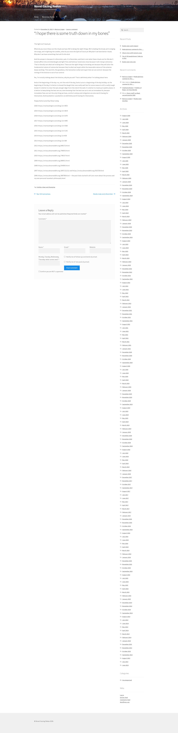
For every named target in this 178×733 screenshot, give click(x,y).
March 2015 (125, 592)
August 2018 (126, 450)
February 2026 (126, 136)
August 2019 (126, 408)
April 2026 (125, 129)
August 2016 (126, 533)
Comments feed (125, 700)
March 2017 (125, 509)
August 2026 (126, 116)
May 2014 (125, 627)
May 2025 (125, 168)
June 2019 (125, 415)
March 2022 (125, 300)
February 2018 (126, 470)
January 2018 (126, 474)
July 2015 (125, 578)
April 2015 (125, 589)
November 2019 (127, 397)
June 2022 (125, 290)
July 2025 (125, 161)
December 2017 (127, 477)
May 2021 (125, 335)
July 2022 (125, 286)
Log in (122, 695)
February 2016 (126, 554)
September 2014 (127, 613)
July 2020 (125, 370)
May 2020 (125, 376)
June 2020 (125, 373)
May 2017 (125, 502)
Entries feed (124, 697)
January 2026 (126, 140)
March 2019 (125, 425)
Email (66, 247)
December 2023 (127, 227)
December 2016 (127, 519)
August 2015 (126, 575)
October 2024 (126, 192)
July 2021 (125, 328)
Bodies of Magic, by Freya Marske (132, 89)
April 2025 (125, 171)
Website (92, 247)
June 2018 (125, 456)
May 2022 (125, 293)
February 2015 (126, 596)
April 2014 (125, 630)
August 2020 (126, 366)
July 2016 (125, 537)
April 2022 (125, 296)
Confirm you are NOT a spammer (51, 271)
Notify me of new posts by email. (77, 262)
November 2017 (127, 481)
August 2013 (126, 658)
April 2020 (125, 380)
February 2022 (126, 303)
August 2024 (126, 199)
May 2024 (125, 210)
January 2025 (126, 182)
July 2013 (125, 662)
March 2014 (125, 634)
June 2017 (125, 498)
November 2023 (127, 230)
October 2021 (126, 317)
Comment (43, 219)
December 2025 (127, 143)
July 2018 (125, 453)
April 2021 (125, 338)
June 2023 (125, 248)
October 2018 (126, 443)
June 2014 (125, 623)
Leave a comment (72, 29)
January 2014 (126, 641)
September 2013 (127, 655)
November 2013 (127, 648)
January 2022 (126, 307)
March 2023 (125, 258)
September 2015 (127, 571)
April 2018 (125, 463)
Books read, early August (130, 46)
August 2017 (126, 491)
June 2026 (125, 123)
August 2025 (126, 157)
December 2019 (127, 394)
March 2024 (125, 216)
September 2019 (127, 404)
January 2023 (126, 265)
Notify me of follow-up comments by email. (81, 257)
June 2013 (125, 665)
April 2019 (125, 422)
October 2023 (126, 234)
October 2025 (126, 150)
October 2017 (126, 484)
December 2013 (127, 644)
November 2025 (127, 147)
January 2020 (126, 390)
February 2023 (126, 262)
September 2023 (127, 237)
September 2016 (127, 530)
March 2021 (125, 342)
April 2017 (125, 505)
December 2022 (127, 269)
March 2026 (125, 133)
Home (36, 17)
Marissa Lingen (59, 29)
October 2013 (126, 651)
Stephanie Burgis (127, 88)
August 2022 (126, 283)
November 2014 (127, 606)
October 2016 (126, 526)
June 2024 (125, 206)
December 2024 (127, 185)
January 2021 (126, 349)
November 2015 (127, 564)
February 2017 (126, 512)
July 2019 (125, 411)
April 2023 (125, 255)
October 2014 (126, 610)
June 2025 (125, 164)
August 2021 (126, 324)
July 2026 (125, 119)
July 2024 (125, 203)
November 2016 (127, 523)
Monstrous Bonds (48, 17)
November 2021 (127, 314)
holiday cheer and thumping (46, 187)
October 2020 (126, 359)
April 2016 (125, 547)
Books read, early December (103, 194)
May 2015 (125, 585)
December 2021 (127, 310)
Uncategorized (127, 680)
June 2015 (125, 582)
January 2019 (126, 432)
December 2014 (127, 603)
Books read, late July (129, 62)
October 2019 (126, 401)
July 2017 (125, 495)
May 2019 (125, 418)
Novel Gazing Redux (47, 6)
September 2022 (127, 279)
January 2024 (126, 223)
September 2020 (127, 363)
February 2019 (126, 429)
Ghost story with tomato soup (132, 53)
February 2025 (126, 178)
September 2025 (127, 154)
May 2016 (125, 543)
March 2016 (125, 550)
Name (41, 247)
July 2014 (125, 620)
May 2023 (125, 251)
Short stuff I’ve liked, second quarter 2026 (131, 94)
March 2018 (125, 467)
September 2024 (127, 196)
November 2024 (127, 189)
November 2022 (127, 272)
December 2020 (127, 352)
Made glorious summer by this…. (132, 49)
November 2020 (127, 356)
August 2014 (126, 617)
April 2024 (125, 213)
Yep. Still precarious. (43, 194)
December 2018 (127, 436)
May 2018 (125, 460)
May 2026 (125, 126)
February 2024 (126, 220)
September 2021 (127, 321)
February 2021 (126, 345)
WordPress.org (124, 702)
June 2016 (125, 540)
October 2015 (126, 568)
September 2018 (127, 446)
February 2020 (126, 387)
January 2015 (126, 599)
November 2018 (127, 439)
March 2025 (125, 175)
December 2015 (127, 561)
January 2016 (126, 557)
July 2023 (125, 244)
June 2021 (125, 331)
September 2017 (127, 488)
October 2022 (126, 276)
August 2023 (126, 241)
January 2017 (126, 516)
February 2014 (126, 637)
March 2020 (125, 383)
